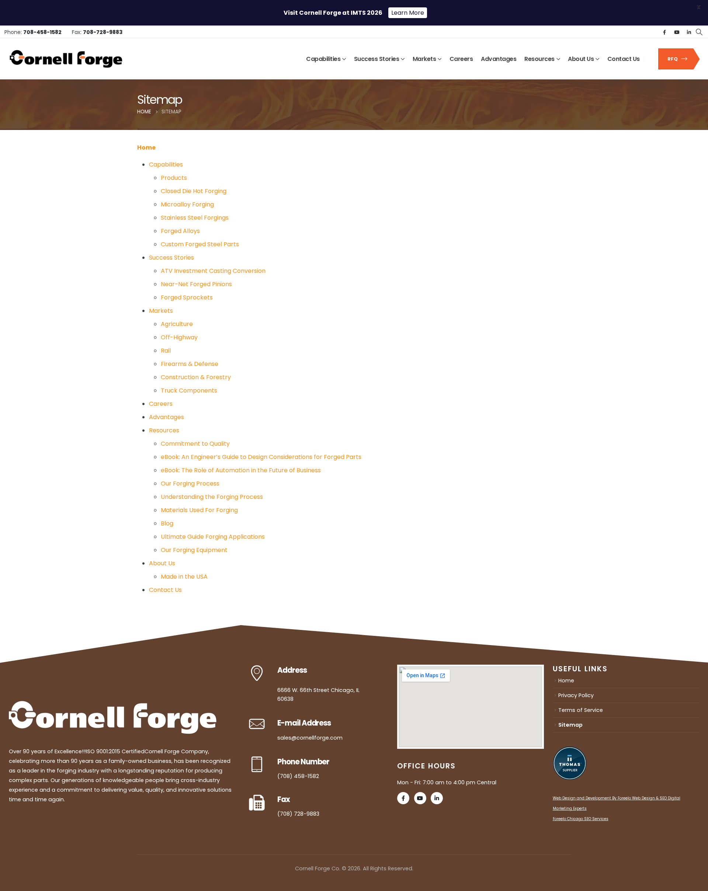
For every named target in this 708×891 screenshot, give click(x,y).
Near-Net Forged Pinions (196, 284)
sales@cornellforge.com (310, 737)
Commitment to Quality (195, 443)
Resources (539, 59)
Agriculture (177, 324)
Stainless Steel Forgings (195, 217)
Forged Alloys (180, 231)
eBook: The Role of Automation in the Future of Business (241, 470)
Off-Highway (179, 337)
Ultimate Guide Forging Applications (213, 536)
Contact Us (623, 59)
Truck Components (189, 390)
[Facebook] (664, 32)
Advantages (498, 59)
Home (146, 147)
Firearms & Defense (189, 364)
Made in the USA (184, 576)
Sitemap (570, 725)
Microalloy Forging (187, 204)
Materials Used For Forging (199, 510)
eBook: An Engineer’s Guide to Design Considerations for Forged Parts (261, 457)
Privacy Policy (576, 695)
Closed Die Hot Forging (193, 191)
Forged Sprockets (187, 297)
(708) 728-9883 (298, 814)
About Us (581, 59)
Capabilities (323, 59)
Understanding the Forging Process (212, 497)
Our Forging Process (190, 483)
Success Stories (376, 59)
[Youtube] (676, 32)
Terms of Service (580, 710)
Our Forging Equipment (194, 550)
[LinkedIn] (689, 32)
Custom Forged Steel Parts (200, 244)
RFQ (673, 59)
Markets (424, 59)
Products (174, 178)
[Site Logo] (66, 59)
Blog (167, 523)
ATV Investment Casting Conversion (213, 271)
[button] (699, 32)
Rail (166, 350)
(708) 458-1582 (298, 776)
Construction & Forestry (196, 377)
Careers (461, 59)
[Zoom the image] (112, 705)
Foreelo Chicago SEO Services (580, 819)
